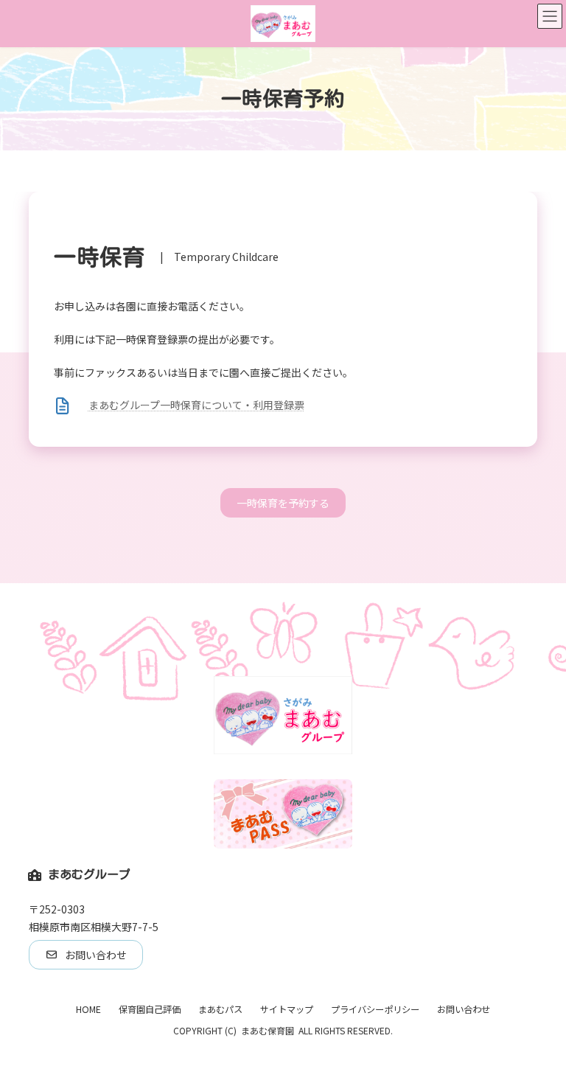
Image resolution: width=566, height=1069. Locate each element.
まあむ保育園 (267, 1030)
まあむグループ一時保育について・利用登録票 (196, 404)
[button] (283, 503)
